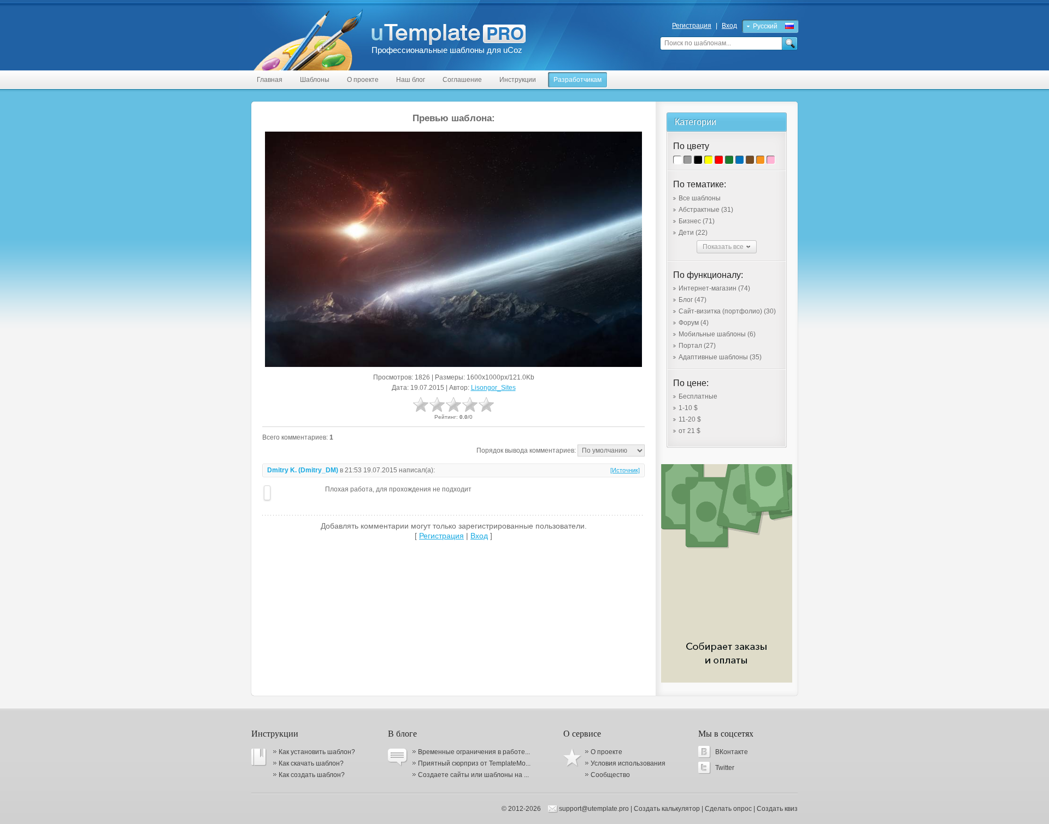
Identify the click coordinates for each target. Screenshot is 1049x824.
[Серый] (687, 160)
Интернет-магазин (714, 288)
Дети (693, 232)
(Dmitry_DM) (318, 470)
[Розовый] (771, 160)
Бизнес (697, 221)
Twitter (724, 768)
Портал (697, 345)
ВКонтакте (731, 752)
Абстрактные (706, 210)
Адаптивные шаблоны (720, 357)
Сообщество (610, 775)
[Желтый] (708, 160)
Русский (765, 26)
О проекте (606, 752)
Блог (692, 300)
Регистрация (691, 25)
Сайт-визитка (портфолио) (727, 311)
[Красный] (719, 160)
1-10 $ (688, 408)
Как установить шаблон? (317, 752)
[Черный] (698, 160)
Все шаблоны (700, 198)
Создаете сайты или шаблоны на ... (473, 775)
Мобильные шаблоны (717, 334)
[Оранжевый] (760, 160)
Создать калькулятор (667, 809)
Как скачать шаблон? (311, 763)
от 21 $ (689, 431)
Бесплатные (698, 396)
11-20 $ (690, 419)
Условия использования (628, 763)
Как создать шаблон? (312, 775)
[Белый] (677, 160)
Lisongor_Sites (493, 388)
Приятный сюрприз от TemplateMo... (474, 763)
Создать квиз (777, 809)
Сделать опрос (728, 809)
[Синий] (739, 160)
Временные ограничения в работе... (474, 752)
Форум (694, 323)
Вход (729, 25)
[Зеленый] (729, 160)
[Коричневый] (750, 160)
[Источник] (625, 470)
